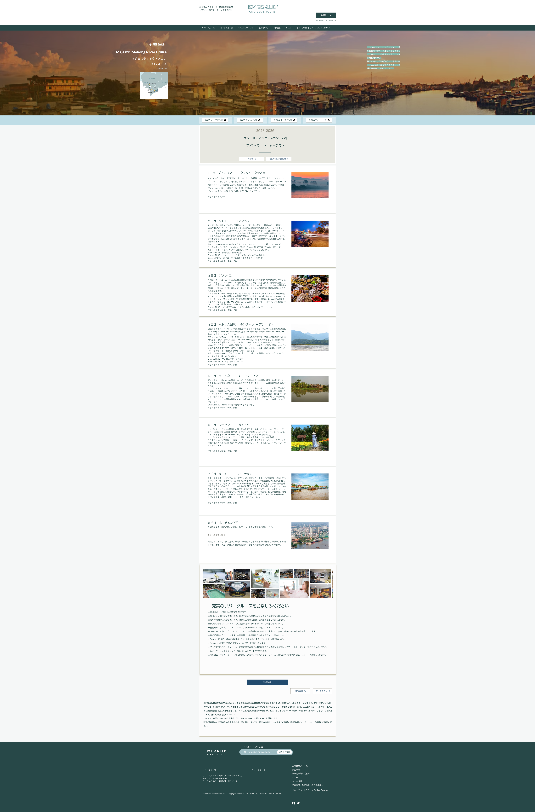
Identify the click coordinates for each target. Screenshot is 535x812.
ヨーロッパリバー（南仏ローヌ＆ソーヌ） (220, 781)
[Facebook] (293, 803)
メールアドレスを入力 (253, 747)
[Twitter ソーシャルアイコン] (298, 803)
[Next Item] (327, 583)
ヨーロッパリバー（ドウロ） (215, 778)
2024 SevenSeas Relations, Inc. (214, 793)
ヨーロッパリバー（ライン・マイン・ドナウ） (222, 776)
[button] (226, 28)
